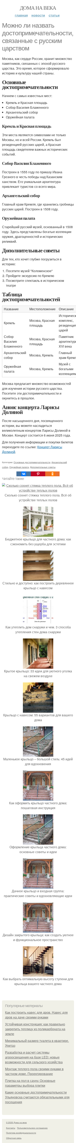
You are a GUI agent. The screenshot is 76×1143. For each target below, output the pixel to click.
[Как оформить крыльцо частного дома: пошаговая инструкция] (38, 798)
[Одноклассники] (52, 473)
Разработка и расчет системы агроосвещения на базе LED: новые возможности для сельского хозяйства (34, 1057)
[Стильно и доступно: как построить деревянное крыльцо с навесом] (38, 578)
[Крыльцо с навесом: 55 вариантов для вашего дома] (38, 710)
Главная (21, 15)
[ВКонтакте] (23, 473)
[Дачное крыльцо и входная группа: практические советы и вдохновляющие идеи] (38, 886)
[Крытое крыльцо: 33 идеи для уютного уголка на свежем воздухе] (38, 666)
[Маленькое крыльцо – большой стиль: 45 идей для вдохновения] (38, 754)
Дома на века (38, 7)
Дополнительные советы (43, 467)
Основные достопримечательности (32, 462)
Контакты (10, 1127)
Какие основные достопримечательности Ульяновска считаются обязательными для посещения (37, 1097)
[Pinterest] (38, 473)
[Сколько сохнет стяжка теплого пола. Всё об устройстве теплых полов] (38, 490)
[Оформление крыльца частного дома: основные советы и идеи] (38, 842)
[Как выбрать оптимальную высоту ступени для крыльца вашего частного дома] (38, 974)
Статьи (54, 15)
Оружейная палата (19, 467)
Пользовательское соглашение (32, 1127)
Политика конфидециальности (21, 1132)
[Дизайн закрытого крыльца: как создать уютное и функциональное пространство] (38, 930)
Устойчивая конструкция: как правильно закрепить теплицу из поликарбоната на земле (35, 1029)
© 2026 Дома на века (16, 1122)
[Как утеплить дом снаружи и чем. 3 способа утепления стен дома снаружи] (38, 622)
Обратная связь (13, 1138)
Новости (38, 15)
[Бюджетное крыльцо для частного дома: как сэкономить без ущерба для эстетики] (38, 534)
